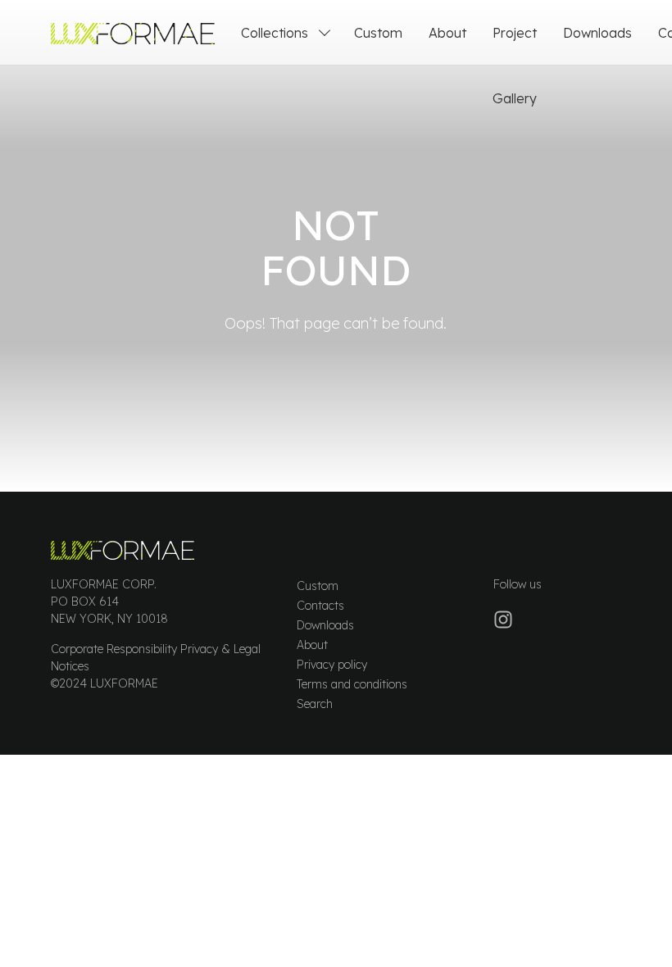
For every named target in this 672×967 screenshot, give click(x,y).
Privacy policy (332, 664)
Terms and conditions (352, 684)
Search (315, 704)
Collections (274, 33)
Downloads (597, 33)
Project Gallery (515, 66)
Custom (378, 33)
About (447, 33)
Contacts (320, 605)
